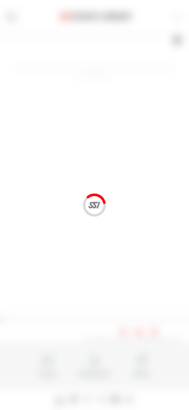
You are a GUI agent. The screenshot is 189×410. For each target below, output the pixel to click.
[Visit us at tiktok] (129, 399)
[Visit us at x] (88, 399)
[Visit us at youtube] (115, 399)
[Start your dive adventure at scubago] (60, 399)
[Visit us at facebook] (74, 399)
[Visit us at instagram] (102, 399)
